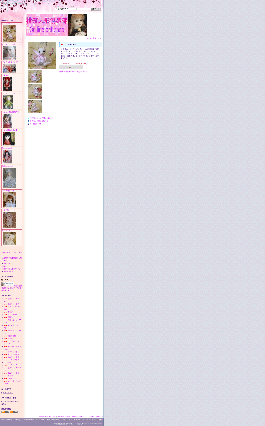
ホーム (57, 6)
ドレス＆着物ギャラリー (11, 62)
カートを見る (8, 393)
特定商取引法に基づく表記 (47, 416)
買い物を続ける (35, 124)
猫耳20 (10, 317)
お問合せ (74, 6)
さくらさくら (13, 365)
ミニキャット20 (13, 360)
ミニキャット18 (13, 354)
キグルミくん (7, 231)
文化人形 (6, 75)
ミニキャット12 (13, 315)
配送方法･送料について (79, 416)
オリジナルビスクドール (11, 44)
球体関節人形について (11, 269)
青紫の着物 (12, 336)
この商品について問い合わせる (41, 118)
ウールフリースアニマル (11, 93)
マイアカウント (65, 6)
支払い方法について (64, 416)
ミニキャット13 (13, 373)
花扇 (9, 362)
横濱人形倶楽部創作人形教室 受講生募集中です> (11, 288)
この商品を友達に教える (39, 121)
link (4, 266)
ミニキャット (7, 24)
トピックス (7, 263)
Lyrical (10, 378)
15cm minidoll (7, 148)
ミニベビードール (8, 210)
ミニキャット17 (13, 352)
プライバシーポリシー (96, 416)
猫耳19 (10, 376)
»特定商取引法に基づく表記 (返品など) (73, 72)
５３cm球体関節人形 (9, 130)
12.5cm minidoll (7, 166)
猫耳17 (10, 312)
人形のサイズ (8, 271)
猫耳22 (10, 338)
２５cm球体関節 (8, 191)
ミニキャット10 (13, 304)
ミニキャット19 (13, 357)
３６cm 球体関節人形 (10, 112)
